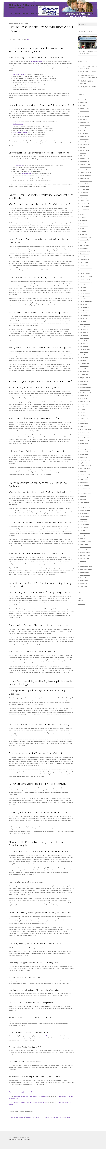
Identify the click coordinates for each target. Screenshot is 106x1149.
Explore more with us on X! (20, 1092)
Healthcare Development (86, 270)
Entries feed (81, 600)
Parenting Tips (83, 426)
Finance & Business (85, 251)
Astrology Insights (84, 116)
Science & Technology (85, 493)
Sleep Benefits (83, 499)
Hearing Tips (83, 355)
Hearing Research (84, 326)
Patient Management (85, 437)
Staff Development (84, 524)
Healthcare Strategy (85, 279)
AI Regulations (83, 102)
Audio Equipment (84, 122)
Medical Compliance (85, 390)
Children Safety (84, 156)
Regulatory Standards (85, 465)
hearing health (40, 66)
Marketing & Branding (85, 387)
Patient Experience (84, 432)
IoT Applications (84, 374)
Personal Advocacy (85, 440)
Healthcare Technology (86, 282)
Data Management (84, 192)
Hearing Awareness (85, 296)
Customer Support (84, 186)
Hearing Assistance (85, 293)
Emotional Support (85, 245)
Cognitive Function (85, 164)
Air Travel (82, 105)
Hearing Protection (85, 324)
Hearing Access (84, 284)
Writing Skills (83, 578)
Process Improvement (85, 449)
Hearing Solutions (84, 338)
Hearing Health (84, 312)
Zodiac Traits (83, 586)
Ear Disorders (83, 220)
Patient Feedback (84, 435)
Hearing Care (83, 298)
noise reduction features (47, 1036)
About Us (44, 13)
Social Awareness (84, 502)
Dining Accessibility (85, 209)
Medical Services (84, 395)
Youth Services (83, 583)
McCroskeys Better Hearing (23, 5)
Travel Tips (83, 561)
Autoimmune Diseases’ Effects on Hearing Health (25, 1117)
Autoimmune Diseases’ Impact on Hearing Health (58, 1117)
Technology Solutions (85, 552)
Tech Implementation (85, 547)
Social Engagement (85, 510)
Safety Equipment (84, 485)
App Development (84, 108)
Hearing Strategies (85, 341)
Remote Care (83, 471)
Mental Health (83, 398)
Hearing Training (84, 357)
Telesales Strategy (84, 558)
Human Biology (84, 369)
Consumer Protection (85, 172)
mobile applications (36, 61)
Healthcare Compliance (86, 268)
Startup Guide (83, 530)
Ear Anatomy (83, 212)
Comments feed (82, 602)
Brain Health (83, 130)
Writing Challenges (85, 575)
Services (25, 13)
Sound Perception (84, 516)
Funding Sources (84, 256)
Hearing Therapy (84, 352)
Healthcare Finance (85, 273)
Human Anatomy (84, 366)
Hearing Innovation (85, 315)
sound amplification (19, 74)
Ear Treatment (83, 234)
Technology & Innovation (86, 550)
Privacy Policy (35, 13)
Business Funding (84, 136)
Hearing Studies (84, 343)
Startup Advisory (84, 527)
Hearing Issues (83, 318)
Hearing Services (84, 335)
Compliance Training (85, 170)
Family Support (84, 248)
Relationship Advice (85, 468)
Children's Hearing (84, 161)
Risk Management (84, 482)
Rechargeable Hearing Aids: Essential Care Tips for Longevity (88, 76)
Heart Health (83, 360)
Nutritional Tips (84, 415)
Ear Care (82, 214)
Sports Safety (83, 521)
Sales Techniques (84, 491)
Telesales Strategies (85, 555)
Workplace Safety (84, 572)
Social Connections (85, 507)
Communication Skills (85, 167)
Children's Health (84, 158)
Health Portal (87, 13)
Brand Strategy (84, 133)
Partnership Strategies (86, 429)
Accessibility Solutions (86, 99)
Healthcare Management (86, 276)
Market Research (84, 381)
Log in (79, 598)
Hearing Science (84, 332)
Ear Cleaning (83, 217)
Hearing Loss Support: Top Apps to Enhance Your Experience (31, 1096)
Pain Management (84, 423)
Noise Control (83, 407)
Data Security (83, 198)
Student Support (84, 536)
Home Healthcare (84, 363)
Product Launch (84, 451)
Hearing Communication (86, 301)
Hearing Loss (83, 321)
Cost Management (84, 178)
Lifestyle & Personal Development (85, 378)
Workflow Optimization (86, 566)
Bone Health (83, 128)
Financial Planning (84, 254)
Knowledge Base (54, 13)
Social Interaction (84, 513)
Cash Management (84, 144)
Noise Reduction (84, 409)
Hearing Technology (85, 349)
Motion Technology (85, 401)
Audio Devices (83, 119)
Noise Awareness (84, 404)
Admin (26, 23)
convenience (19, 165)
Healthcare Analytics (85, 265)
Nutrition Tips (83, 412)
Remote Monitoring (85, 474)
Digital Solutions (84, 206)
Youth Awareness (84, 580)
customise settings (26, 173)
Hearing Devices (84, 304)
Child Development (85, 150)
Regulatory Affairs (84, 463)
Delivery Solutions (84, 200)
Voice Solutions (84, 564)
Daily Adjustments (84, 189)
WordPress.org (81, 604)
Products (17, 13)
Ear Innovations (84, 226)
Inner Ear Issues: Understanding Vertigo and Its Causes (88, 72)
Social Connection (84, 505)
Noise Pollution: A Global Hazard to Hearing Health (88, 67)
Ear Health (82, 223)
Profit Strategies (84, 454)
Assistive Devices (84, 111)
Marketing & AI (83, 384)
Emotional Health (84, 240)
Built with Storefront (24, 1139)
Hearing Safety (84, 329)
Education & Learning (85, 237)
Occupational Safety (85, 418)
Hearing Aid (83, 287)
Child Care (82, 147)
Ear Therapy (83, 231)
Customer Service (84, 184)
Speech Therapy (84, 519)
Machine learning (18, 124)
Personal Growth (84, 443)
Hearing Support (29, 1111)
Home (10, 13)
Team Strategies (84, 544)
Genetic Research (84, 259)
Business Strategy (84, 142)
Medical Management (85, 393)
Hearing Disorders (84, 307)
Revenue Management (85, 477)
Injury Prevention (84, 371)
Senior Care (83, 496)
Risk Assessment (84, 479)
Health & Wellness (19, 1111)
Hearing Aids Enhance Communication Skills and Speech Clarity (86, 81)
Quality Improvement (85, 460)
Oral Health (83, 421)
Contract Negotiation (85, 175)
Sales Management (85, 488)
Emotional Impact (84, 242)
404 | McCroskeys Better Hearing (71, 13)
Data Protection (84, 195)
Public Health (83, 457)
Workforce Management (86, 569)
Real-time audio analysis (20, 132)
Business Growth (84, 139)
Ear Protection (83, 228)
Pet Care (82, 446)
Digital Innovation (84, 203)
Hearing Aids (83, 290)
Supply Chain (83, 538)
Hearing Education (84, 310)
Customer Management (86, 181)
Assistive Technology (85, 113)
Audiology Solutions (85, 125)
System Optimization (85, 541)
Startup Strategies (85, 533)
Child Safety (83, 153)
